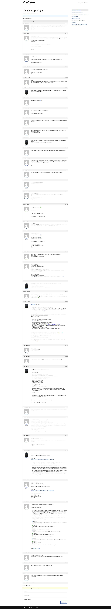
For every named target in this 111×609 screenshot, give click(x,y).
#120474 (66, 501)
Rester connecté (28, 599)
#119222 (66, 301)
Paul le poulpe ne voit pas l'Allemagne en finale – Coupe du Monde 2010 (42, 490)
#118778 (66, 77)
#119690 (66, 366)
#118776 (66, 66)
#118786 (66, 97)
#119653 (66, 356)
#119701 (66, 417)
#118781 (66, 87)
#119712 (66, 450)
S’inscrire (86, 2)
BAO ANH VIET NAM (36, 548)
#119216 (66, 291)
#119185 (66, 221)
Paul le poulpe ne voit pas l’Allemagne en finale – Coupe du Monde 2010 (42, 459)
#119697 (66, 407)
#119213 (66, 261)
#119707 (66, 435)
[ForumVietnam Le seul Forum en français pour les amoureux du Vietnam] (30, 3)
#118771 (66, 33)
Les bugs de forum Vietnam (76, 18)
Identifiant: (26, 591)
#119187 (66, 231)
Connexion (63, 602)
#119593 (66, 345)
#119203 (66, 251)
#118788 (66, 107)
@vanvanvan (33, 304)
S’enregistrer (80, 2)
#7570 (67, 23)
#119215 (66, 281)
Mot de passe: (26, 595)
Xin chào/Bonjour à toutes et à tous (77, 12)
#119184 (66, 204)
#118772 (66, 54)
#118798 (66, 117)
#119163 (66, 191)
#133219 (66, 552)
